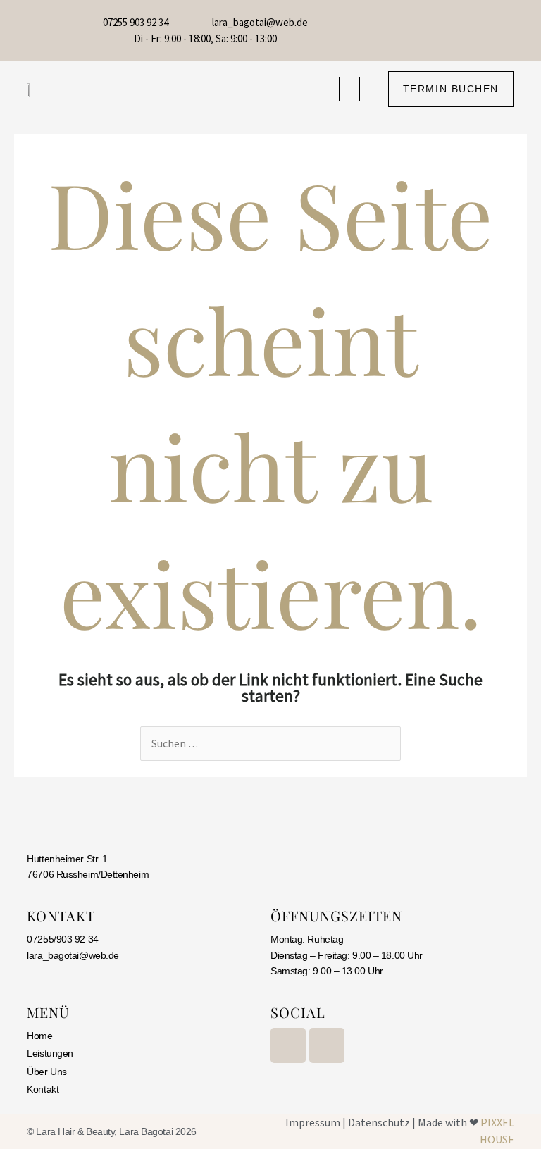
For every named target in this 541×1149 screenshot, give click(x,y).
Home (39, 1035)
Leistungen (50, 1053)
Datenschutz (379, 1122)
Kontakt (42, 1089)
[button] (349, 89)
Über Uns (46, 1071)
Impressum (312, 1122)
